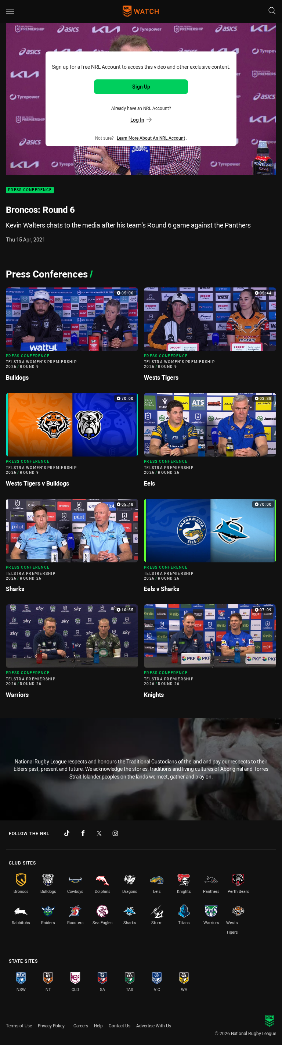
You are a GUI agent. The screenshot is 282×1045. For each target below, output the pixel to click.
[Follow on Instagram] (115, 833)
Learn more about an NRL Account (151, 137)
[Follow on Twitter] (99, 833)
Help (98, 1025)
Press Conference (30, 190)
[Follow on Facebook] (83, 833)
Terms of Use (19, 1025)
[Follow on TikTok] (67, 833)
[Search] (272, 11)
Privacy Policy (51, 1025)
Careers (80, 1025)
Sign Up (141, 86)
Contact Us (119, 1025)
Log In (137, 119)
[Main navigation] (10, 11)
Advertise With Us (153, 1025)
